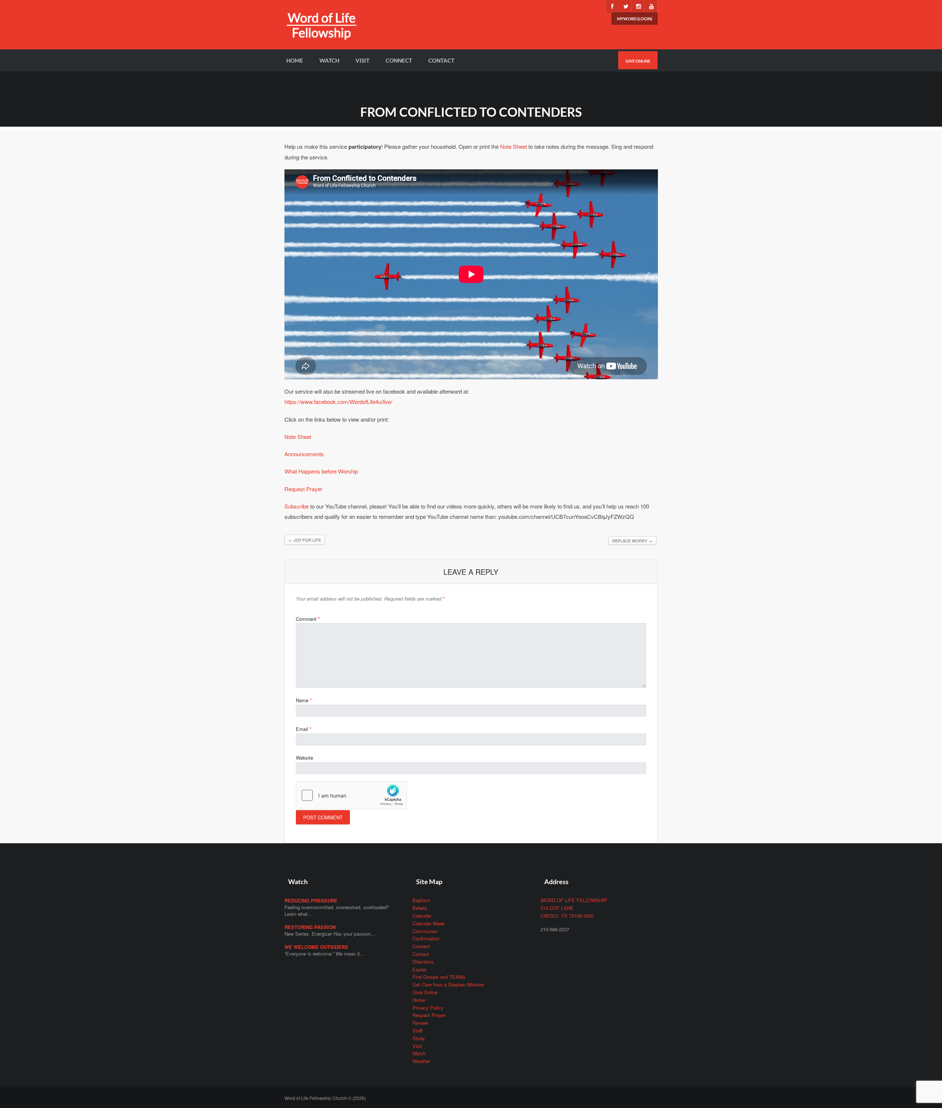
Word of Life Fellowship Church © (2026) (325, 1098)
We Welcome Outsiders (316, 946)
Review (420, 1022)
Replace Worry (632, 541)
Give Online (638, 61)
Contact (441, 60)
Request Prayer (303, 489)
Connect (399, 60)
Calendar (421, 915)
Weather (421, 1061)
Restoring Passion (310, 927)
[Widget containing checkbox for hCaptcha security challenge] (351, 795)
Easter (419, 969)
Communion (425, 931)
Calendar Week (428, 923)
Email (303, 728)
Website (304, 757)
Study (418, 1038)
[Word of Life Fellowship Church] (321, 30)
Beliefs (419, 907)
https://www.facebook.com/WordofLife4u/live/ (338, 401)
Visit (362, 60)
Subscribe (296, 506)
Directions (423, 961)
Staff (417, 1030)
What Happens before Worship (321, 471)
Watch (329, 60)
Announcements (304, 454)
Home (294, 60)
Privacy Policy (427, 1007)
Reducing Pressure (310, 900)
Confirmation (425, 938)
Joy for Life (304, 540)
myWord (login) (634, 18)
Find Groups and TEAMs (438, 976)
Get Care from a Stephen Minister (448, 984)
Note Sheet (513, 146)
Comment (308, 618)
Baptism (421, 900)
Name (304, 700)
